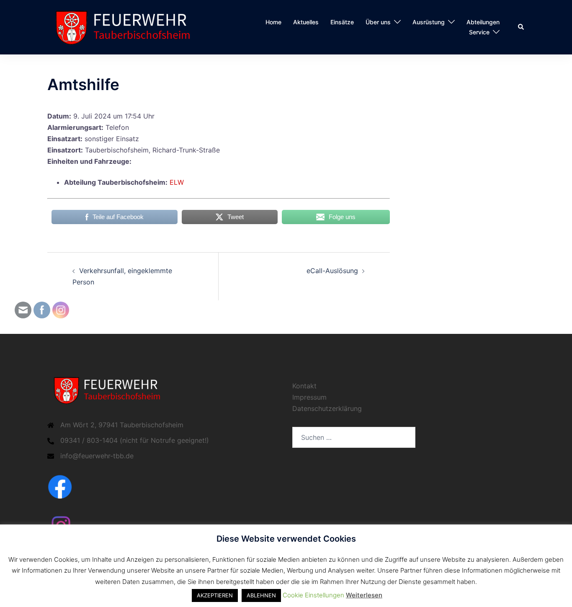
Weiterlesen (364, 595)
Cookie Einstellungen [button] (313, 595)
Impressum (309, 397)
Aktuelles (306, 22)
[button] (521, 27)
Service (479, 32)
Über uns (378, 22)
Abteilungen (483, 22)
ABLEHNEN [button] (261, 595)
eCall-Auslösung (332, 270)
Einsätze (342, 22)
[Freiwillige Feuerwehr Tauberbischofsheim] (126, 26)
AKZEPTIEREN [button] (215, 595)
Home (273, 22)
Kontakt (304, 386)
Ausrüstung (428, 22)
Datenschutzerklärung (327, 408)
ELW (177, 182)
